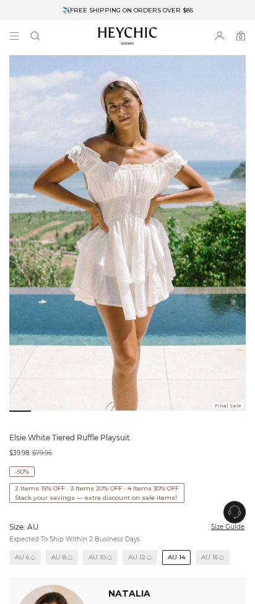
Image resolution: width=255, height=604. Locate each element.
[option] (127, 10)
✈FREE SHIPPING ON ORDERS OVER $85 (128, 10)
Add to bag (159, 567)
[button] (35, 36)
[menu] (14, 36)
